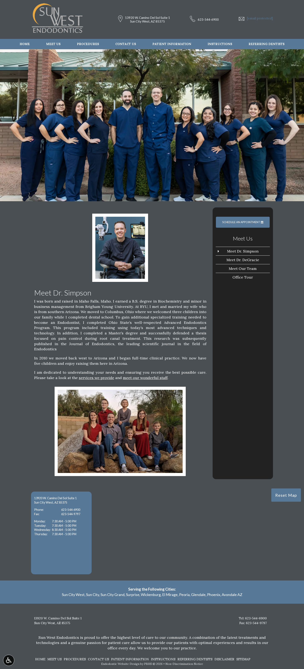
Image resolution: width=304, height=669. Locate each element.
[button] (61, 533)
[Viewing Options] (8, 660)
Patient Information (171, 44)
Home (25, 44)
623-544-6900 (208, 19)
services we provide (96, 377)
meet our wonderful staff (145, 377)
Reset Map (286, 495)
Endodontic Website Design (120, 664)
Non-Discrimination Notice (184, 664)
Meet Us (53, 44)
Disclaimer (224, 659)
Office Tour (242, 277)
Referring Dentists (267, 44)
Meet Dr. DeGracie (242, 259)
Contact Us (125, 44)
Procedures (88, 44)
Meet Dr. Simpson (243, 251)
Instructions (220, 44)
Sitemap (243, 659)
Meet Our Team (243, 268)
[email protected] (260, 18)
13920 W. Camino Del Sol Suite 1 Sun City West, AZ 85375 (147, 19)
